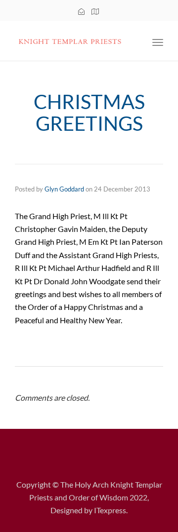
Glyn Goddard (64, 189)
